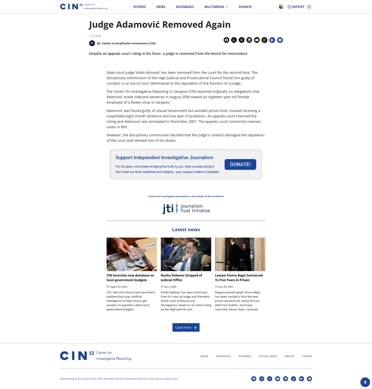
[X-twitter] (269, 378)
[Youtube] (277, 378)
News (160, 7)
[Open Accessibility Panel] (365, 382)
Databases (185, 7)
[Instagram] (261, 378)
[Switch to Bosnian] (281, 6)
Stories (139, 7)
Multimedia (214, 7)
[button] (226, 40)
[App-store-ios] (309, 378)
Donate (245, 7)
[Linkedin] (285, 378)
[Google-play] (301, 378)
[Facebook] (253, 378)
